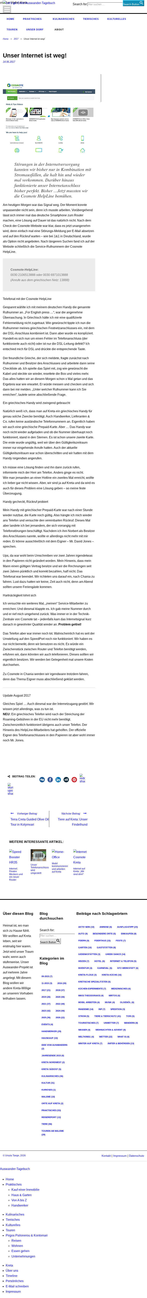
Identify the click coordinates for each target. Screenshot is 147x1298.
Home (10, 19)
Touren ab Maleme (53, 1133)
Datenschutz (136, 1155)
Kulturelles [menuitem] (13, 1225)
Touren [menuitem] (10, 1230)
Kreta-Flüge (87, 975)
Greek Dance (115, 954)
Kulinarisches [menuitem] (15, 1214)
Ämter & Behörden (121, 1043)
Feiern (83, 940)
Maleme (48, 1097)
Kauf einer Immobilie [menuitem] (25, 1189)
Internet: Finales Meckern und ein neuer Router (16, 874)
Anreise (106, 927)
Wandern (131, 1023)
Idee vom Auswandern (54, 1047)
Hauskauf (50, 1038)
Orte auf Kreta (52, 1103)
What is (123, 1037)
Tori (130, 1016)
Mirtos (114, 995)
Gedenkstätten (89, 954)
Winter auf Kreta (90, 1043)
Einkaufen (128, 933)
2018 (60, 990)
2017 (16, 39)
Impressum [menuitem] (13, 1291)
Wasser (84, 1030)
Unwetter (111, 1023)
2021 (46, 1004)
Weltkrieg (86, 1037)
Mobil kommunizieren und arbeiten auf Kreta (60, 867)
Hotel (99, 961)
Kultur (48, 1083)
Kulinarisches (63, 19)
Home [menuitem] (10, 1179)
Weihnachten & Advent (111, 1030)
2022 (60, 1004)
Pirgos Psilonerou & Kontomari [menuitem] (27, 1235)
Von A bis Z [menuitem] (19, 1200)
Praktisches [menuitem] (14, 1184)
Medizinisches (121, 988)
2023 (46, 1011)
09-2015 (47, 976)
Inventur (85, 968)
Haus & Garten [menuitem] (21, 1195)
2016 (61, 983)
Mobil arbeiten (89, 1002)
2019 (46, 997)
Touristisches (88, 1023)
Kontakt (106, 1155)
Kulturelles (116, 19)
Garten (85, 947)
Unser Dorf (34, 29)
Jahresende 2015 (53, 1055)
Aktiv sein (86, 927)
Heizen (83, 961)
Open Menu (7, 9)
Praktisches (32, 19)
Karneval (104, 968)
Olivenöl (127, 1002)
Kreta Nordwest (53, 1062)
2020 (60, 997)
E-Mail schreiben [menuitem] (17, 1286)
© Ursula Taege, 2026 (14, 1155)
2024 (60, 1011)
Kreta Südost (51, 1069)
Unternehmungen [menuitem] (23, 1256)
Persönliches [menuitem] (15, 1281)
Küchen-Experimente (92, 988)
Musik (110, 1002)
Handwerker (51, 1031)
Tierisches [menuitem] (13, 1219)
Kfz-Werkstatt (127, 968)
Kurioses (49, 1090)
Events (47, 1024)
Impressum (119, 1155)
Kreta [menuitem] (9, 1265)
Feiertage (102, 940)
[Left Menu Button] (1, 1163)
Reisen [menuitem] (16, 1240)
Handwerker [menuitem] (19, 1205)
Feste (121, 940)
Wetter (105, 1037)
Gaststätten (106, 947)
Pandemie (85, 1009)
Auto (83, 933)
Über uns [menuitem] (12, 1270)
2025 (46, 1017)
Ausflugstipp (127, 927)
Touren (12, 29)
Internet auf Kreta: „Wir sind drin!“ (79, 871)
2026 (60, 1017)
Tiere (47, 1124)
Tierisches (91, 19)
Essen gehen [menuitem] (20, 1251)
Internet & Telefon (123, 961)
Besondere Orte (104, 933)
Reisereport (51, 1117)
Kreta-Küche (112, 975)
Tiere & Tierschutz (107, 1016)
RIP (102, 1009)
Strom (83, 1016)
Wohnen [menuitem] (17, 1245)
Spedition (117, 1009)
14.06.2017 (9, 61)
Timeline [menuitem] (11, 1275)
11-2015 (47, 983)
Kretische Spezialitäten (94, 982)
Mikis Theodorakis (91, 995)
